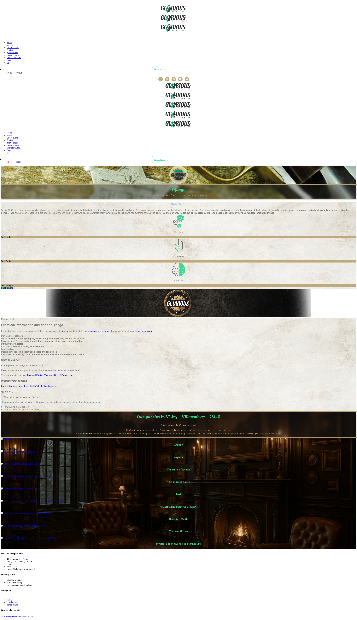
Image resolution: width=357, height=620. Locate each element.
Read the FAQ (30, 386)
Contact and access (46, 386)
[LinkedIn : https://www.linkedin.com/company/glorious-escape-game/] (180, 79)
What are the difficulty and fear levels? (22, 409)
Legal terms (12, 602)
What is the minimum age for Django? (21, 397)
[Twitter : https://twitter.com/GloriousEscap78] (187, 79)
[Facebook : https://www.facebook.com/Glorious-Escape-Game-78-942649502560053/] (174, 79)
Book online (7, 386)
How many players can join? (16, 407)
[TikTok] (160, 79)
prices (65, 331)
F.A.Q (9, 600)
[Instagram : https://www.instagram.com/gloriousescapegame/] (167, 79)
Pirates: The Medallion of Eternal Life (54, 375)
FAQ (80, 331)
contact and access (99, 331)
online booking (145, 331)
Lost (29, 375)
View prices (18, 386)
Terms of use (12, 605)
